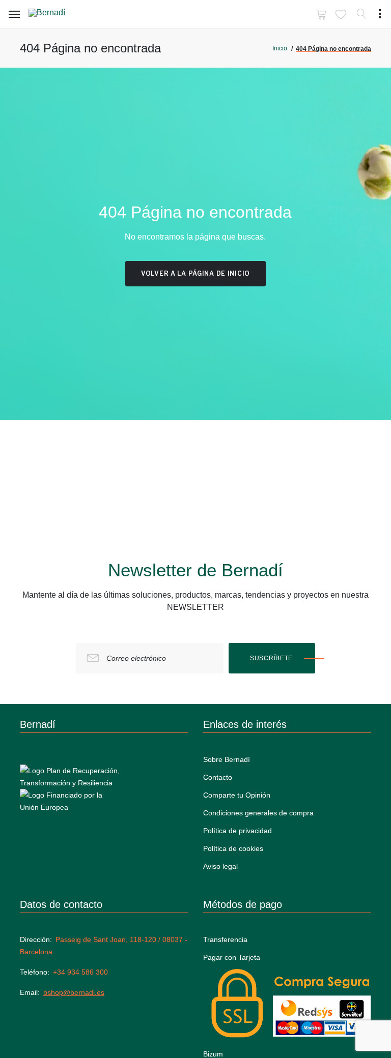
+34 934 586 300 (80, 972)
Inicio (279, 48)
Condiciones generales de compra (258, 813)
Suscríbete (271, 658)
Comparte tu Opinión (236, 795)
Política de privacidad (237, 831)
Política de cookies (233, 848)
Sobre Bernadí (226, 759)
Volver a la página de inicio (195, 273)
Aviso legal (220, 866)
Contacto (217, 777)
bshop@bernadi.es (73, 992)
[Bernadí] (62, 15)
